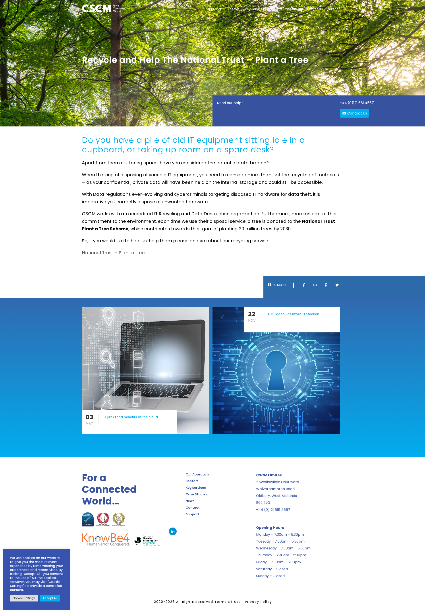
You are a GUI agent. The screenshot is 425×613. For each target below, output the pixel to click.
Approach (214, 9)
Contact (333, 9)
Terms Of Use (227, 601)
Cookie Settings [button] (24, 598)
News (274, 9)
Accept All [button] (50, 598)
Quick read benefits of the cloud (131, 417)
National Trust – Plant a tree (113, 253)
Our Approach (197, 474)
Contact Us (356, 113)
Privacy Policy (258, 601)
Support (192, 514)
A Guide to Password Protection (293, 314)
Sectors (234, 9)
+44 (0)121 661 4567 (357, 102)
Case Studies (293, 9)
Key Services (254, 9)
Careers (315, 9)
